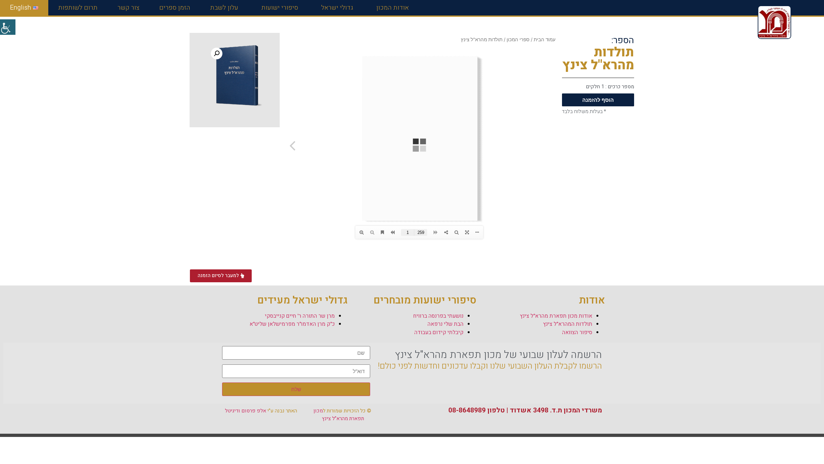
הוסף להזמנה (598, 100)
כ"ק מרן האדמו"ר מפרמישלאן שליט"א (292, 324)
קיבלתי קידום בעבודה (439, 332)
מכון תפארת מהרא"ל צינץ (339, 414)
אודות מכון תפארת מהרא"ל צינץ (556, 316)
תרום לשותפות (78, 7)
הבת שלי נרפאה (445, 324)
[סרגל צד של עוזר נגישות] (7, 27)
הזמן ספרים (174, 7)
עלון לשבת (224, 7)
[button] (216, 53)
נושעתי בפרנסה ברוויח (438, 316)
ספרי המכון (518, 40)
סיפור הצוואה (577, 332)
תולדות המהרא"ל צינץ (567, 324)
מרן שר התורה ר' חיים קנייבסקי (300, 316)
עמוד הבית (545, 40)
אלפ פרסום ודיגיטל (245, 411)
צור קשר (128, 7)
